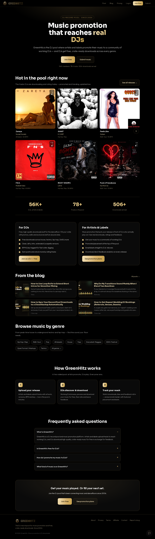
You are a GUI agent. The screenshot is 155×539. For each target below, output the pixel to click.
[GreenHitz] (13, 3)
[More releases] (136, 131)
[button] (52, 125)
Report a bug (135, 520)
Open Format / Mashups (26, 348)
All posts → (135, 276)
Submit (148, 3)
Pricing (119, 3)
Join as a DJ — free (29, 259)
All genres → (56, 348)
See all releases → (129, 82)
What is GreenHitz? (45, 432)
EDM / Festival (111, 342)
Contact (124, 520)
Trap (79, 342)
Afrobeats (58, 342)
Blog (111, 3)
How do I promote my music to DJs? (52, 457)
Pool (104, 3)
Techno (44, 348)
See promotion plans (93, 259)
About (93, 520)
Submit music (85, 59)
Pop (47, 342)
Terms (108, 520)
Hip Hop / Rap (22, 342)
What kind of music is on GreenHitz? (52, 466)
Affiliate (116, 520)
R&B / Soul (37, 342)
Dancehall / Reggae (93, 342)
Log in (128, 3)
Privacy (100, 520)
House (69, 342)
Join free (137, 3)
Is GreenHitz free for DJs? (48, 448)
